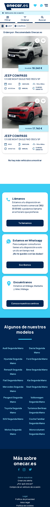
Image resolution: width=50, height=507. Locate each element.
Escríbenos (25, 264)
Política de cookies (25, 505)
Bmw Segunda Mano (37, 369)
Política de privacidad (25, 499)
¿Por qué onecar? (25, 483)
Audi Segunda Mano (13, 348)
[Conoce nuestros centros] (25, 299)
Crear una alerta (25, 480)
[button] (9, 26)
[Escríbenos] (25, 260)
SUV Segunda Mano (13, 418)
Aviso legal (25, 502)
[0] (35, 5)
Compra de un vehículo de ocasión (25, 487)
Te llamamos (25, 223)
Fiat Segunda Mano (13, 380)
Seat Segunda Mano (37, 386)
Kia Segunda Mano (37, 380)
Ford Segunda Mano (37, 358)
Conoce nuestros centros (25, 303)
